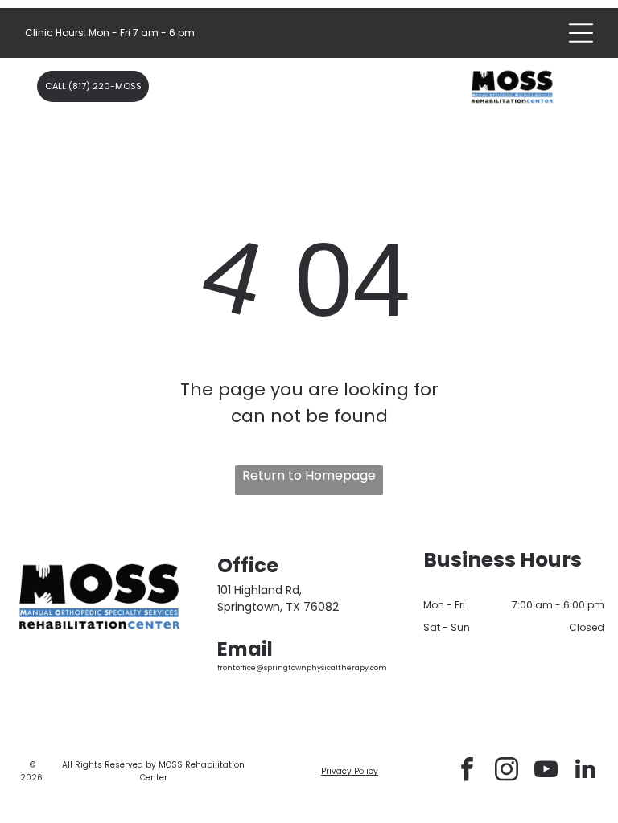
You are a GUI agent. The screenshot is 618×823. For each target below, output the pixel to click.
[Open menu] (581, 33)
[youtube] (545, 771)
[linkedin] (585, 771)
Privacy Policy (349, 771)
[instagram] (506, 771)
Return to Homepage (309, 475)
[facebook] (466, 771)
